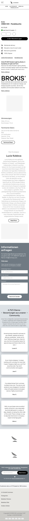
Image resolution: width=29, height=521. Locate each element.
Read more (14, 220)
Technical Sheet (8, 142)
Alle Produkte (13, 6)
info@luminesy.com (11, 257)
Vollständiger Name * (6, 269)
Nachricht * (4, 281)
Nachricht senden (14, 296)
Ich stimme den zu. (14, 478)
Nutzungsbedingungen (18, 478)
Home (6, 6)
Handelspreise (18, 57)
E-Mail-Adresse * (5, 275)
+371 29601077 (15, 256)
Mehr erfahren (5, 72)
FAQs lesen (4, 261)
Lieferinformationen (7, 57)
